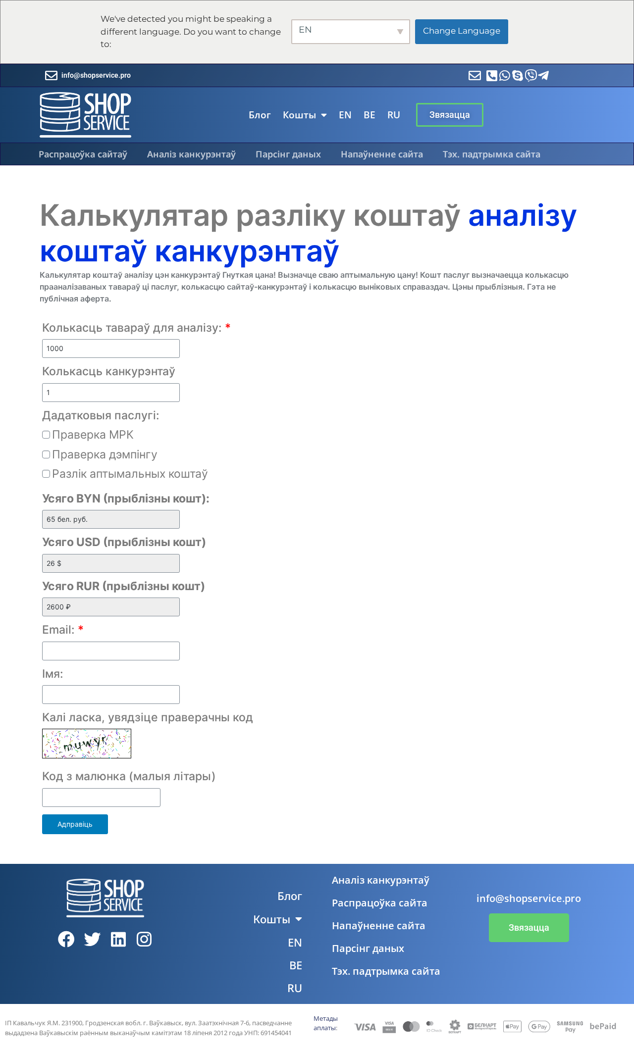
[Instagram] (145, 939)
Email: (63, 630)
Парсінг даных (288, 154)
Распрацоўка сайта (379, 902)
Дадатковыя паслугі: (100, 415)
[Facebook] (66, 939)
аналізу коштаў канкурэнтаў (308, 232)
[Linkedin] (118, 939)
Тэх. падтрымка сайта (491, 154)
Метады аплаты (326, 1023)
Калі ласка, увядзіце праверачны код (147, 717)
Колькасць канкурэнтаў (108, 371)
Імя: (52, 674)
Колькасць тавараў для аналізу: (136, 328)
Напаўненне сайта (382, 154)
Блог (260, 114)
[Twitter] (92, 939)
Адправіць (75, 824)
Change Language (461, 31)
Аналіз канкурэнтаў (191, 154)
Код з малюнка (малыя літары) (129, 776)
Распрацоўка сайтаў (83, 154)
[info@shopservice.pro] (51, 75)
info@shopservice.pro (96, 75)
